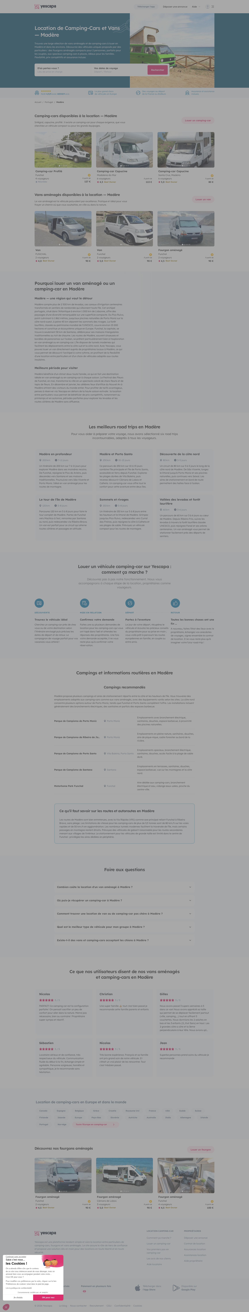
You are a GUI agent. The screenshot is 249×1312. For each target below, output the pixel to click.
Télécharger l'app (146, 6)
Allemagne (185, 1117)
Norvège (62, 1124)
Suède (182, 1110)
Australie (151, 1117)
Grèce (96, 1110)
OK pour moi (48, 1297)
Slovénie (115, 1117)
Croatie (112, 1110)
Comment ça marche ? (159, 1237)
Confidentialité (122, 1305)
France (152, 1110)
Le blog (63, 1305)
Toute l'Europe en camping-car (91, 1124)
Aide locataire (154, 1264)
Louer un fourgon (201, 1149)
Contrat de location (194, 1243)
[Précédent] (38, 150)
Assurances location (195, 1249)
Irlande (204, 1117)
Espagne (61, 1110)
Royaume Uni (132, 1110)
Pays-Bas (96, 1117)
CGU (109, 1305)
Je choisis (18, 1297)
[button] (6, 1307)
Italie (168, 1117)
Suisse (198, 1110)
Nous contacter (78, 1305)
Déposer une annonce (175, 6)
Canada (43, 1110)
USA (167, 1110)
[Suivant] (88, 150)
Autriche (133, 1117)
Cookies (137, 1305)
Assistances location (195, 1255)
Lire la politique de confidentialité (19, 1288)
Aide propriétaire (193, 1260)
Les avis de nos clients (159, 1258)
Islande (61, 1117)
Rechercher (157, 69)
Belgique (79, 1110)
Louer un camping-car (198, 120)
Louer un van (203, 199)
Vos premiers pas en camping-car (158, 1251)
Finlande (43, 1117)
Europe (78, 1117)
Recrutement (97, 1305)
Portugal (43, 1124)
